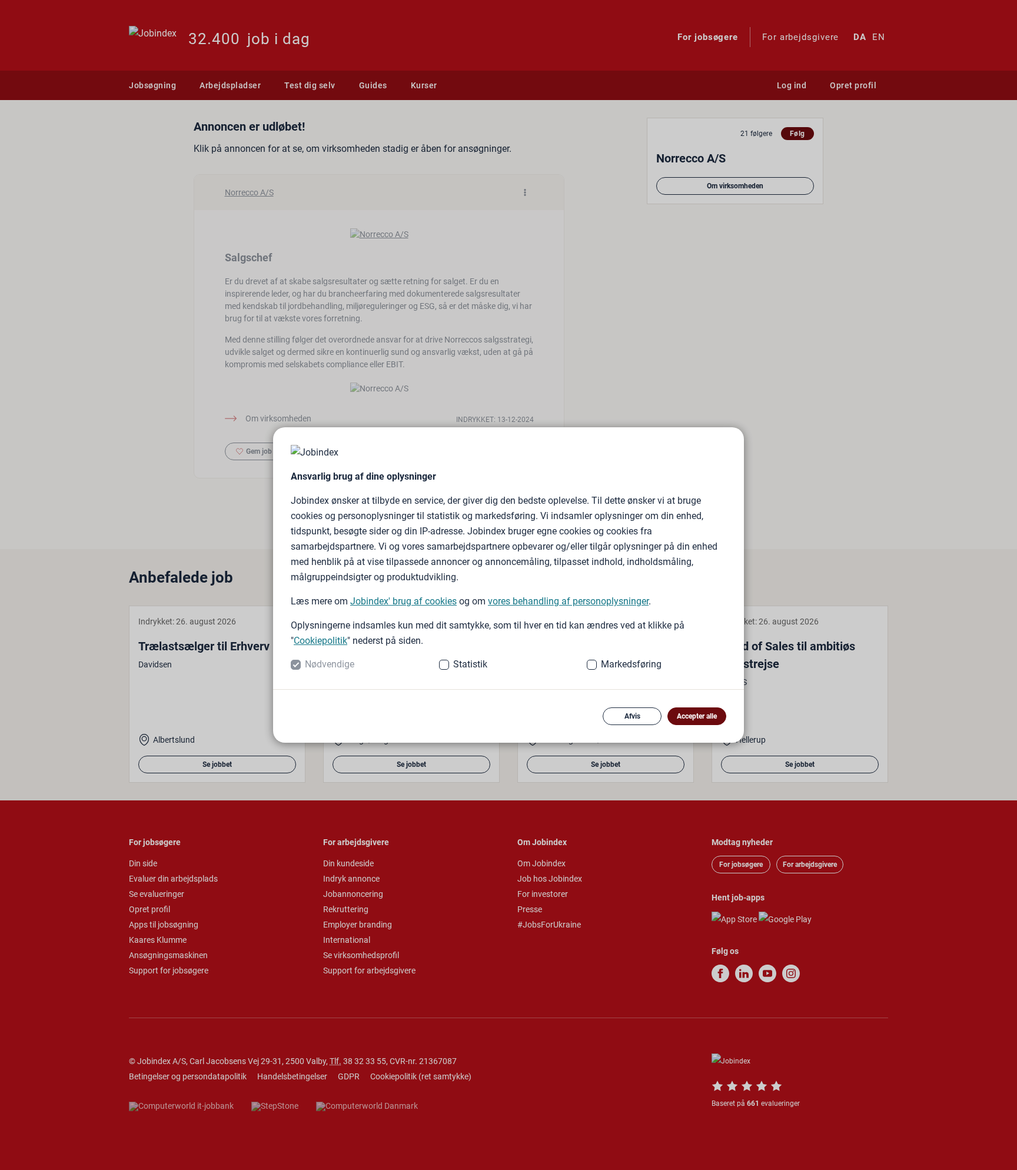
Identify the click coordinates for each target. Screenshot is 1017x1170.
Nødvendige (329, 664)
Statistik (470, 664)
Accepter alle (697, 716)
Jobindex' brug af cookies (403, 601)
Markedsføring (631, 664)
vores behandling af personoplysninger (568, 601)
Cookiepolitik (320, 640)
